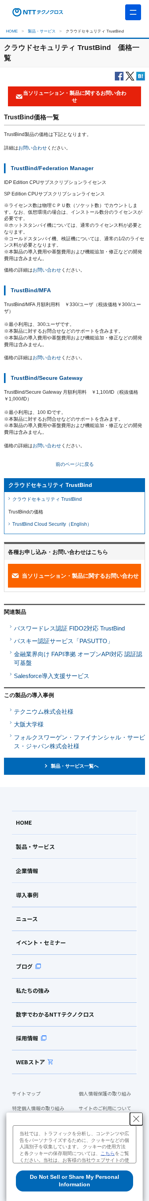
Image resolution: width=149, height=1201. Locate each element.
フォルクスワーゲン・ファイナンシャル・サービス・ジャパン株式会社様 (79, 742)
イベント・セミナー (41, 942)
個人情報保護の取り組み (105, 1093)
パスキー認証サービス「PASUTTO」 (63, 641)
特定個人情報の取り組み (38, 1108)
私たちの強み (32, 990)
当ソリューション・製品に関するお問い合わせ (80, 576)
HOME (12, 31)
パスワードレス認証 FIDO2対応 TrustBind (69, 628)
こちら (108, 1153)
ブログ (24, 966)
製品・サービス (42, 31)
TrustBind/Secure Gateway (47, 378)
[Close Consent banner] (136, 1119)
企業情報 (27, 871)
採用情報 (27, 1038)
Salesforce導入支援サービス (51, 675)
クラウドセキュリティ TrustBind (47, 499)
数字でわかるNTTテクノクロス (55, 1014)
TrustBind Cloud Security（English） (52, 524)
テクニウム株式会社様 (44, 711)
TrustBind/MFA (31, 290)
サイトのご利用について (105, 1108)
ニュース (27, 919)
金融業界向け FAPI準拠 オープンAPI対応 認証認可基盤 (78, 659)
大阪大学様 (29, 724)
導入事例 (27, 895)
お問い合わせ (32, 148)
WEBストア (30, 1062)
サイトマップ (26, 1093)
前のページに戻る (75, 464)
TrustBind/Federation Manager (52, 168)
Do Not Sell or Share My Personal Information (74, 1181)
